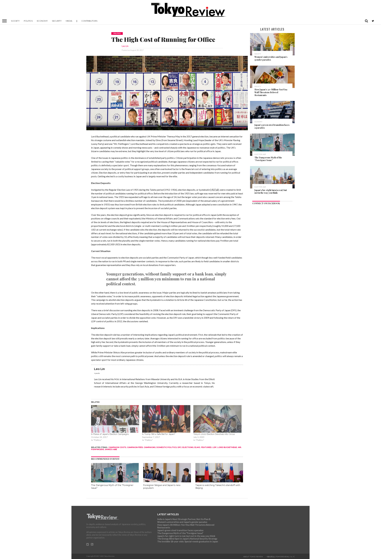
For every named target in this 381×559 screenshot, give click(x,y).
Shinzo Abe (111, 449)
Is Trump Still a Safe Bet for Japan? (158, 434)
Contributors (89, 21)
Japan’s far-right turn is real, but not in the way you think (186, 536)
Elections (187, 447)
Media (69, 21)
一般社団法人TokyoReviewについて (280, 557)
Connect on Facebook (266, 203)
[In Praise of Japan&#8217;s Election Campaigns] (115, 419)
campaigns (150, 447)
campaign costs (117, 447)
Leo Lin (125, 46)
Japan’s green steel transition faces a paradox (180, 530)
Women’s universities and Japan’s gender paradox (182, 522)
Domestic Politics (166, 447)
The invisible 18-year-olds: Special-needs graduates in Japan (187, 541)
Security (57, 21)
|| (76, 21)
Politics (28, 21)
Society (15, 21)
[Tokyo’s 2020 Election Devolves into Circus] (217, 419)
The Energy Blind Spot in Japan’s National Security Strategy (187, 538)
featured (206, 447)
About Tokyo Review (253, 557)
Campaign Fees (135, 447)
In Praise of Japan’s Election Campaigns (110, 434)
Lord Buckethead (227, 447)
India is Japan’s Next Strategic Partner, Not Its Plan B (183, 519)
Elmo (197, 447)
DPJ (179, 447)
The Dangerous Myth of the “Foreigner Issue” (180, 533)
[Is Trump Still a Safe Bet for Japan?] (166, 419)
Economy (42, 21)
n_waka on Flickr (239, 128)
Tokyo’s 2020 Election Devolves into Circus (214, 434)
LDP (215, 447)
